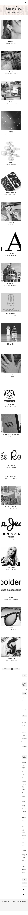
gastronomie (6, 194)
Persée (11, 132)
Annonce (23, 725)
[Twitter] (23, 894)
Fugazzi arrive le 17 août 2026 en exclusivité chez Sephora (24, 810)
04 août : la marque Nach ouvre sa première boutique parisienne (24, 798)
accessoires (6, 73)
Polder (11, 597)
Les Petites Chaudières (11, 476)
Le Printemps (10, 283)
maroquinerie (24, 746)
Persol (11, 628)
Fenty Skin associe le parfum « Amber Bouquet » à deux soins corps (24, 833)
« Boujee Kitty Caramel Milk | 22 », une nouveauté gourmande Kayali (24, 846)
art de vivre (7, 225)
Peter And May (11, 658)
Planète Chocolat (11, 192)
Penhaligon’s (10, 344)
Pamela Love (11, 253)
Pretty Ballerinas (11, 314)
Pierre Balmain (11, 567)
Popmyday (11, 223)
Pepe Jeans (11, 537)
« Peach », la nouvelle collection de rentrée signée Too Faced (24, 858)
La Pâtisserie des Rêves (11, 507)
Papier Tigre (11, 404)
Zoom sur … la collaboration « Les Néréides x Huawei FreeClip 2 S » (24, 787)
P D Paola (10, 41)
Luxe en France (17, 901)
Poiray (11, 374)
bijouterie (7, 43)
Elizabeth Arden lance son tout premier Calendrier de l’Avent (24, 764)
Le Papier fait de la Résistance (11, 435)
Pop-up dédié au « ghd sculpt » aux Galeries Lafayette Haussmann (24, 869)
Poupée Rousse (11, 465)
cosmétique (7, 103)
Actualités (24, 722)
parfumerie (8, 346)
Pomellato (11, 162)
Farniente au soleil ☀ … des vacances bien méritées (24, 775)
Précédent (5, 668)
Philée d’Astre (11, 71)
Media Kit (24, 901)
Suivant (17, 668)
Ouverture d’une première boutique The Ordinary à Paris (24, 822)
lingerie (23, 743)
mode (9, 73)
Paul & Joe (11, 102)
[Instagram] (23, 889)
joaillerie (7, 134)
